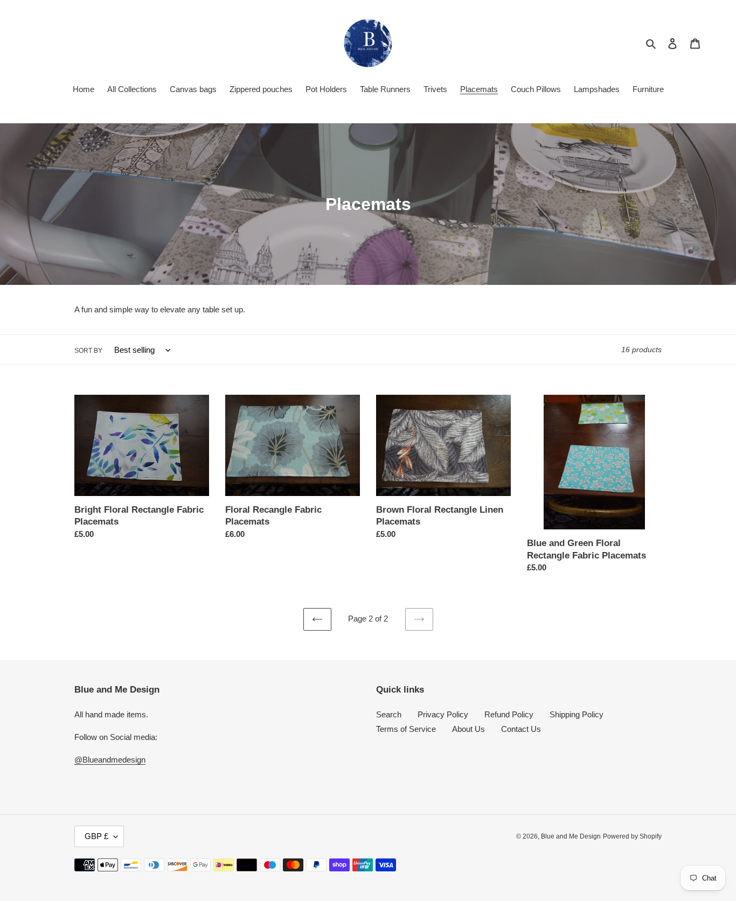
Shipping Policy (576, 714)
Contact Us (521, 729)
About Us (468, 729)
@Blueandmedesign (109, 759)
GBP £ (96, 836)
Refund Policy (508, 714)
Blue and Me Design (571, 836)
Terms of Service (406, 729)
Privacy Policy (443, 714)
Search (388, 714)
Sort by (88, 350)
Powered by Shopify (632, 836)
